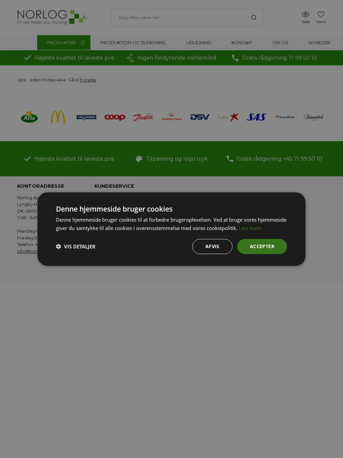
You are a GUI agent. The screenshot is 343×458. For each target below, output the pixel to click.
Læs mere (250, 228)
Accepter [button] (262, 246)
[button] (75, 246)
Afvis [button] (212, 246)
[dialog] (171, 229)
